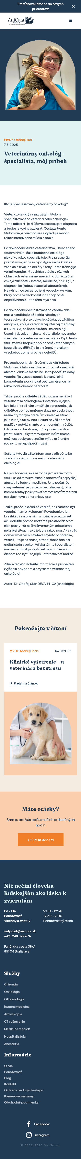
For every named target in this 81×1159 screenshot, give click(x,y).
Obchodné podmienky (21, 1102)
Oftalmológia (14, 999)
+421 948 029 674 (17, 936)
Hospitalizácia (15, 1036)
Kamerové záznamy (19, 1096)
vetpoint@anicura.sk (20, 931)
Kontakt (10, 1084)
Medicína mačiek (17, 1029)
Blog (7, 1078)
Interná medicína (16, 1006)
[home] (20, 21)
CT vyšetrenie (14, 1021)
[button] (71, 21)
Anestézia (11, 1044)
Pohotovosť (13, 1072)
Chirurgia (11, 984)
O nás (8, 1066)
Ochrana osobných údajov (23, 1090)
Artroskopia (13, 1014)
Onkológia (12, 992)
